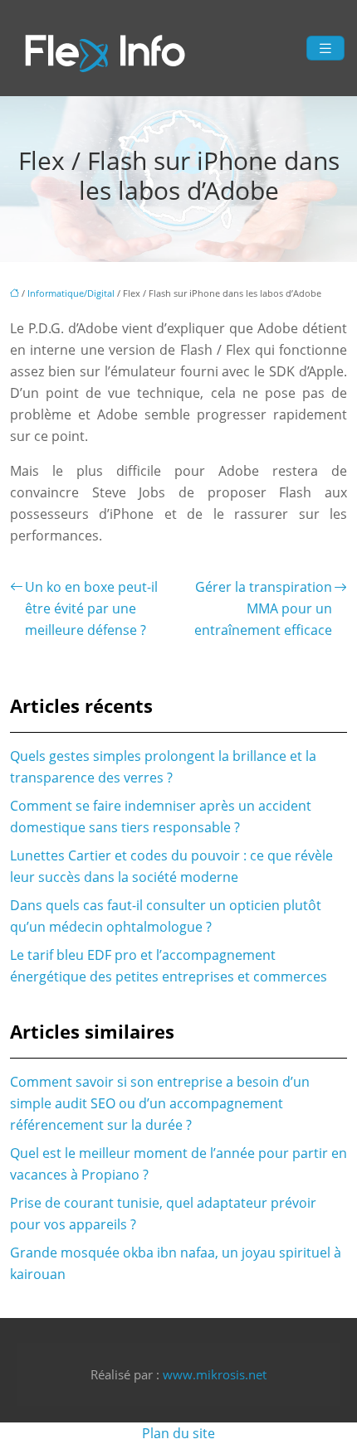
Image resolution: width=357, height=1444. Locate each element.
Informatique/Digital (71, 293)
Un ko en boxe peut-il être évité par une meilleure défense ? (91, 608)
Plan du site (178, 1433)
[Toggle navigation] (325, 48)
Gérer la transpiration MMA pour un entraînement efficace (263, 608)
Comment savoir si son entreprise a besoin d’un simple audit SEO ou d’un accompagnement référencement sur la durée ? (160, 1103)
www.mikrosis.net (215, 1374)
